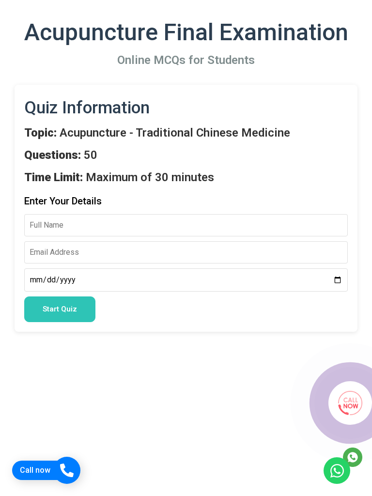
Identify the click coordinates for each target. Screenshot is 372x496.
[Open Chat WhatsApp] (337, 470)
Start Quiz (60, 309)
